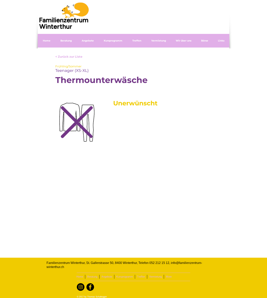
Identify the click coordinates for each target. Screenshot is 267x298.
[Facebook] (90, 287)
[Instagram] (80, 287)
